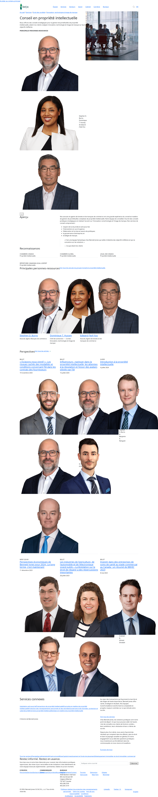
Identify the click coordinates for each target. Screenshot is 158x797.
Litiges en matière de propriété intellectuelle (67, 711)
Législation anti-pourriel (28, 706)
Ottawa (104, 772)
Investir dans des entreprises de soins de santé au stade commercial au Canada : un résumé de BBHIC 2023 (118, 565)
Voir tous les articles (42, 351)
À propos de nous (106, 750)
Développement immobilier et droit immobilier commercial (115, 756)
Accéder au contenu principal (10, 1)
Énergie (34, 756)
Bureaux (106, 7)
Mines (61, 756)
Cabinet (88, 7)
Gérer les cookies (79, 792)
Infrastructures (53, 756)
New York (95, 775)
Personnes (23, 772)
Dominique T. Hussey (61, 335)
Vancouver (84, 775)
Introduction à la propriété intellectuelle (114, 363)
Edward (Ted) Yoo (89, 335)
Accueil (22, 12)
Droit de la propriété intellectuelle (40, 711)
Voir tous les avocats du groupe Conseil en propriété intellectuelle (82, 268)
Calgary (62, 772)
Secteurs (72, 7)
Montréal (106, 775)
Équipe (55, 7)
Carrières (97, 7)
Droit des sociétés (39, 12)
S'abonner (134, 763)
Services (63, 7)
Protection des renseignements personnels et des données (49, 709)
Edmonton (93, 772)
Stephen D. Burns (29, 335)
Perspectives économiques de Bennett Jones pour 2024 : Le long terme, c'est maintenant (37, 564)
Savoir (80, 7)
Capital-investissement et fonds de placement (79, 756)
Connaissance (44, 772)
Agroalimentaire (42, 756)
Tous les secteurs (26, 756)
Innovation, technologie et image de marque (62, 12)
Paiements (88, 796)
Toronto (83, 772)
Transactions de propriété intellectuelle (49, 706)
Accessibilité (79, 796)
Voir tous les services (107, 717)
